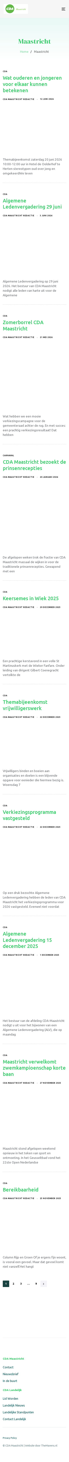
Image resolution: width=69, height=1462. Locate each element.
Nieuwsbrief (10, 1374)
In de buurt (10, 1381)
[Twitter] (13, 1345)
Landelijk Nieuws (14, 1405)
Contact (8, 1367)
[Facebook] (5, 1345)
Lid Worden (10, 1398)
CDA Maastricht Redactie (18, 99)
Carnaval (8, 456)
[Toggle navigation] (55, 9)
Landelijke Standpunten (18, 1412)
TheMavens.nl (49, 1445)
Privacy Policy (10, 1438)
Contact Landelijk (14, 1419)
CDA (5, 71)
